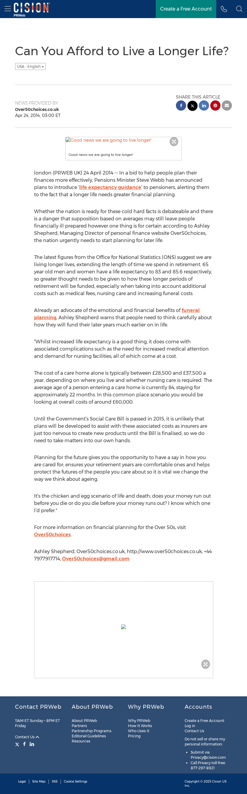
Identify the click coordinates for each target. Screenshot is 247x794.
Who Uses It (138, 731)
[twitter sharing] (192, 106)
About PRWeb (84, 720)
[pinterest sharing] (215, 106)
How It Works (140, 725)
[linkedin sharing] (204, 106)
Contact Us (25, 737)
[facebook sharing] (181, 106)
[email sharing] (227, 106)
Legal (22, 781)
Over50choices (52, 534)
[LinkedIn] (32, 744)
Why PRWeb (139, 720)
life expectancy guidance (110, 187)
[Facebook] (24, 744)
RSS (55, 781)
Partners (79, 725)
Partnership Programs (91, 731)
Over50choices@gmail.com (96, 559)
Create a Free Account (204, 720)
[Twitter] (18, 744)
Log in (190, 725)
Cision (216, 781)
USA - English (29, 66)
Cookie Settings (75, 781)
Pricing (134, 736)
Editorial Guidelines (89, 736)
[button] (239, 9)
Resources (81, 741)
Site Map (38, 781)
